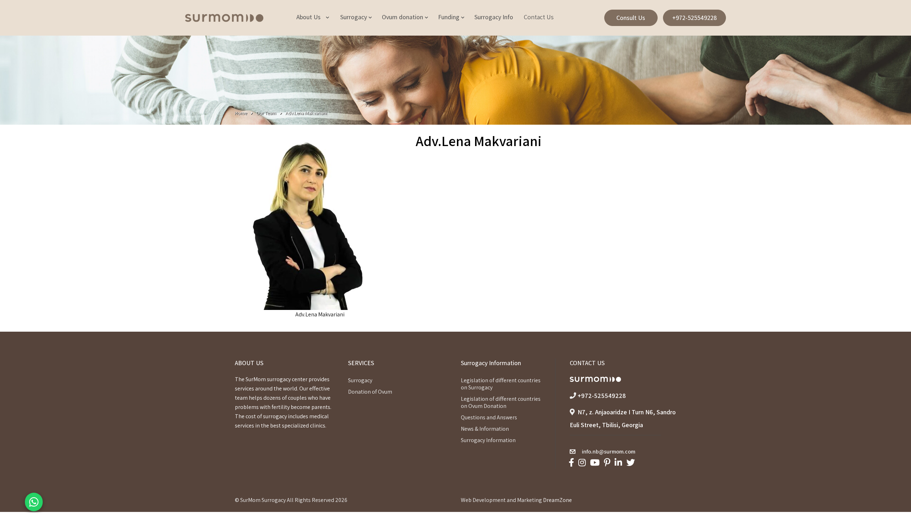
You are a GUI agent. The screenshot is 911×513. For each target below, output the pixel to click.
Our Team (266, 113)
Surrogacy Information (488, 440)
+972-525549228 (694, 18)
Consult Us (630, 18)
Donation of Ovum (370, 391)
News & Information (485, 428)
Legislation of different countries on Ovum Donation (501, 402)
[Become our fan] (571, 462)
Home (241, 113)
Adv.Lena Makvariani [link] (319, 314)
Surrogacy (360, 380)
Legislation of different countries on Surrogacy (501, 384)
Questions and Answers (489, 417)
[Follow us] (630, 462)
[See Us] (582, 462)
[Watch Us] (595, 462)
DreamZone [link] (557, 500)
